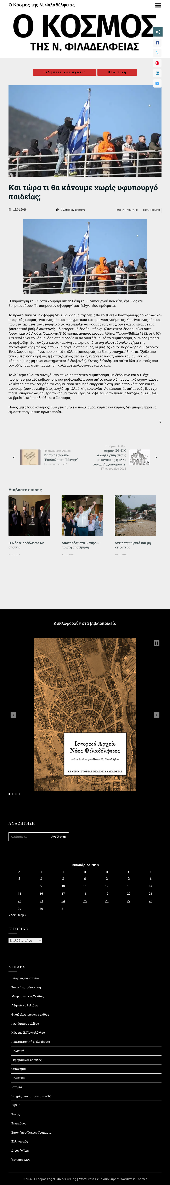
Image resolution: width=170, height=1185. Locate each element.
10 (63, 886)
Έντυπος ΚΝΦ (20, 1160)
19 (106, 893)
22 (19, 901)
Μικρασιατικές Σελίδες (27, 996)
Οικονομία (18, 1069)
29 (19, 909)
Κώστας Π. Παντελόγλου (28, 1032)
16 (41, 893)
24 (63, 901)
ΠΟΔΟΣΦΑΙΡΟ (151, 210)
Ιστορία (16, 1087)
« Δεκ (12, 915)
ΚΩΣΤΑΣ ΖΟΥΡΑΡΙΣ (127, 210)
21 (150, 893)
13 (128, 886)
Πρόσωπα (18, 1078)
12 (106, 886)
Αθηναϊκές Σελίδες (24, 1005)
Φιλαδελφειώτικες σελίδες (30, 1014)
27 (128, 901)
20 (128, 893)
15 (19, 893)
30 (41, 909)
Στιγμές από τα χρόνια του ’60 (31, 1096)
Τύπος (15, 1114)
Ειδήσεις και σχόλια (65, 72)
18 (85, 893)
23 (41, 901)
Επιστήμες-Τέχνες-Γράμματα (31, 1132)
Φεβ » (22, 915)
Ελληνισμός (19, 1141)
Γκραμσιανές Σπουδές (26, 1060)
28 (150, 901)
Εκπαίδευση (19, 1123)
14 (150, 886)
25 (85, 901)
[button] (13, 715)
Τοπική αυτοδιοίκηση (26, 987)
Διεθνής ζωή (20, 1150)
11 (85, 886)
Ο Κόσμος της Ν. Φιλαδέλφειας (41, 4)
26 (106, 901)
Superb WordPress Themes (128, 1179)
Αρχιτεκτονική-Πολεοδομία (30, 1042)
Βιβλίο (15, 1105)
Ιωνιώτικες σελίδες (25, 1023)
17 (63, 893)
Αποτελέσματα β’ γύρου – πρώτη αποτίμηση (82, 545)
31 (63, 909)
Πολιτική (117, 72)
